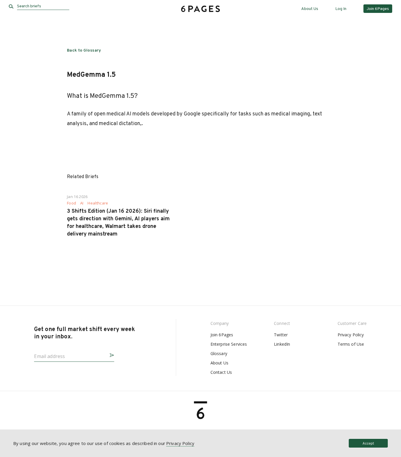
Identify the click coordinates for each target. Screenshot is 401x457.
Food (71, 203)
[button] (109, 354)
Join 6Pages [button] (378, 8)
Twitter (281, 334)
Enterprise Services (228, 344)
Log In (340, 8)
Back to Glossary (84, 50)
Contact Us (221, 372)
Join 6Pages (221, 334)
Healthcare (97, 203)
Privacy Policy (351, 334)
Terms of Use (351, 344)
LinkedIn (282, 344)
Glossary (218, 353)
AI (82, 203)
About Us (309, 8)
